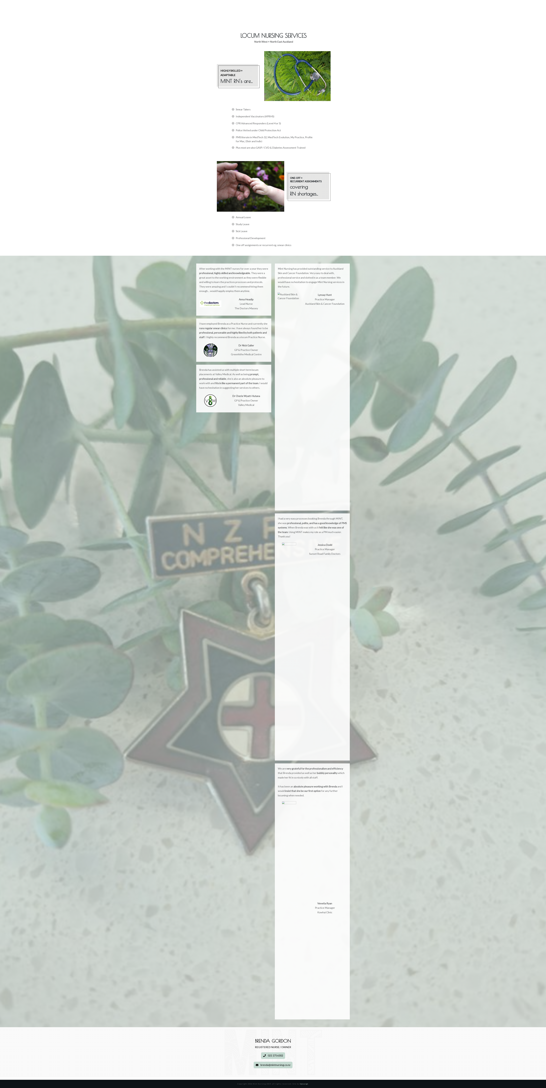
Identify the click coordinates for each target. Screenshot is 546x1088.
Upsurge (304, 1084)
